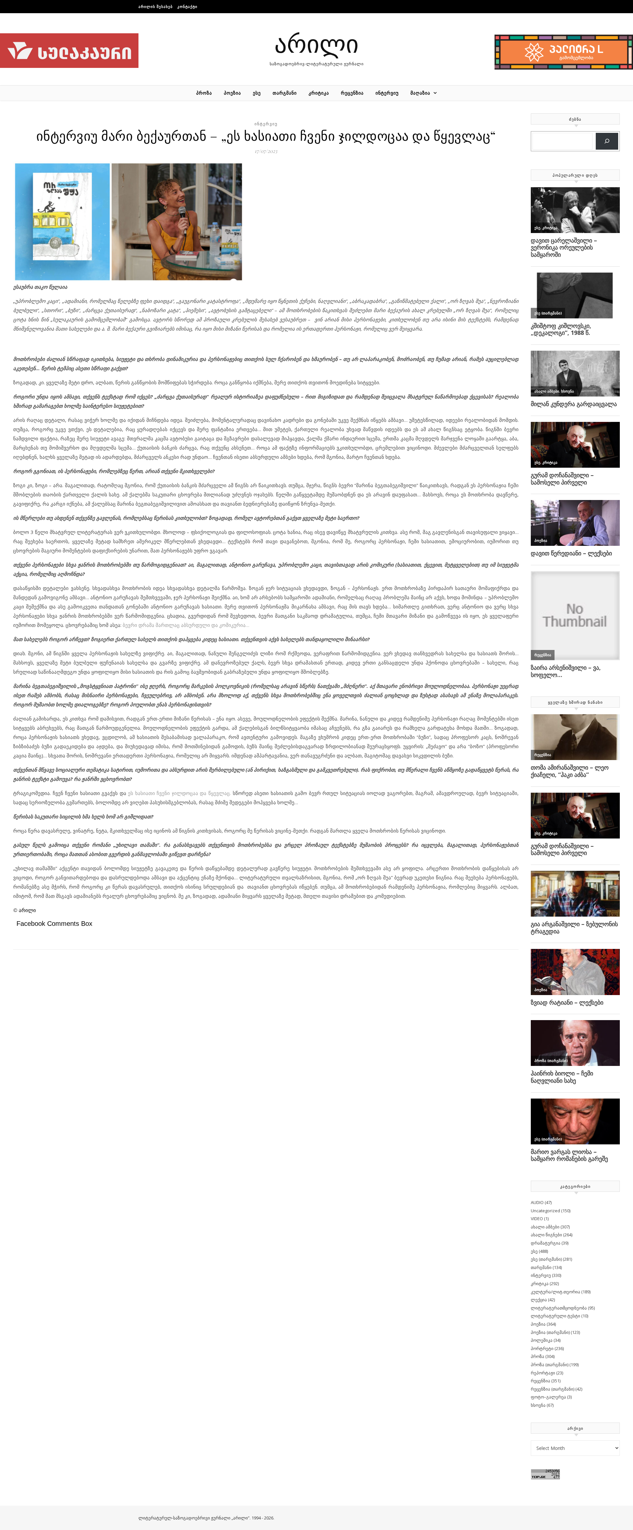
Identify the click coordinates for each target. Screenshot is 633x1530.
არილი (316, 42)
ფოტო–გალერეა (548, 1397)
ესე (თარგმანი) (546, 1259)
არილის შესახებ (155, 6)
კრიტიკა (319, 93)
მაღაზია (420, 93)
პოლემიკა (542, 1340)
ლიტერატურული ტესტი (555, 1316)
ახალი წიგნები (546, 1235)
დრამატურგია (545, 1243)
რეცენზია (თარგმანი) (552, 1389)
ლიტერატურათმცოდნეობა (559, 1308)
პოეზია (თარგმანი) (550, 1332)
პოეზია (232, 93)
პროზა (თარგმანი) (549, 1365)
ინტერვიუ (387, 93)
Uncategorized (545, 1211)
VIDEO (537, 1218)
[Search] (607, 141)
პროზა (204, 93)
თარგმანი (285, 93)
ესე (257, 93)
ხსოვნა (538, 1405)
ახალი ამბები (545, 1227)
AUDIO (537, 1202)
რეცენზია (352, 93)
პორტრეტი (542, 1348)
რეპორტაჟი (543, 1373)
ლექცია (539, 1300)
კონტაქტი (187, 6)
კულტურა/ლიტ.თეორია (555, 1292)
